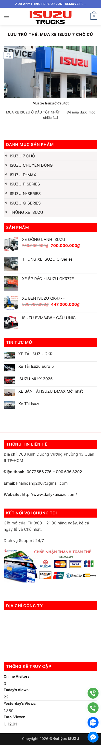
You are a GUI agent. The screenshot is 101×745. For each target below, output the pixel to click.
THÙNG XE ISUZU (26, 212)
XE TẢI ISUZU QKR (35, 354)
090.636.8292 (69, 471)
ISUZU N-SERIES (25, 193)
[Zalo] (93, 722)
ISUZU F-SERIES (25, 184)
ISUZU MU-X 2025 (35, 379)
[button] (7, 16)
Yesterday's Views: (20, 703)
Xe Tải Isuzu (29, 403)
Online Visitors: (17, 676)
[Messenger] (93, 737)
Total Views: (15, 717)
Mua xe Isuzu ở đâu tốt (51, 103)
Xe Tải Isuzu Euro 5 (36, 366)
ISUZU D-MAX (23, 174)
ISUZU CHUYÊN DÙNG (31, 165)
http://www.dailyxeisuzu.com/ (49, 494)
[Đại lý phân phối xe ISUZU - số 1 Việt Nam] (50, 16)
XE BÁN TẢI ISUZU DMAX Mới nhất (50, 391)
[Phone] (93, 693)
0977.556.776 (39, 471)
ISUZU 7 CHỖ (22, 155)
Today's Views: (17, 690)
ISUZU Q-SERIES (25, 203)
